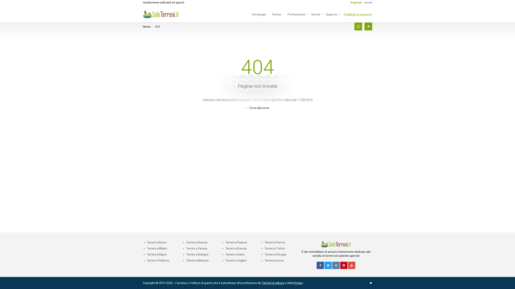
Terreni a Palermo (158, 260)
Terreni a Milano (157, 248)
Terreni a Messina (197, 260)
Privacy (298, 283)
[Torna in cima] (371, 283)
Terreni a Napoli (157, 254)
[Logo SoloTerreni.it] (161, 13)
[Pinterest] (343, 265)
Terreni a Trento (275, 248)
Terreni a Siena (234, 254)
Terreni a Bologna (197, 254)
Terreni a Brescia (236, 248)
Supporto (332, 14)
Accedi (368, 2)
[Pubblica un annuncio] (368, 26)
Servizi (315, 14)
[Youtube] (351, 265)
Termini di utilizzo (273, 283)
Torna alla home (259, 108)
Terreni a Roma (156, 242)
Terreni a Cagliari (236, 260)
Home (146, 26)
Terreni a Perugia (275, 254)
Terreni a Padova (236, 242)
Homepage (259, 14)
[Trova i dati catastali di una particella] (358, 26)
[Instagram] (336, 265)
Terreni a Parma (275, 242)
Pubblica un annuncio (358, 14)
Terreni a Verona (196, 248)
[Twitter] (328, 265)
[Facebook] (320, 265)
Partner (277, 14)
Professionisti (296, 14)
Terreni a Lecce (274, 260)
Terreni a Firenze (196, 242)
